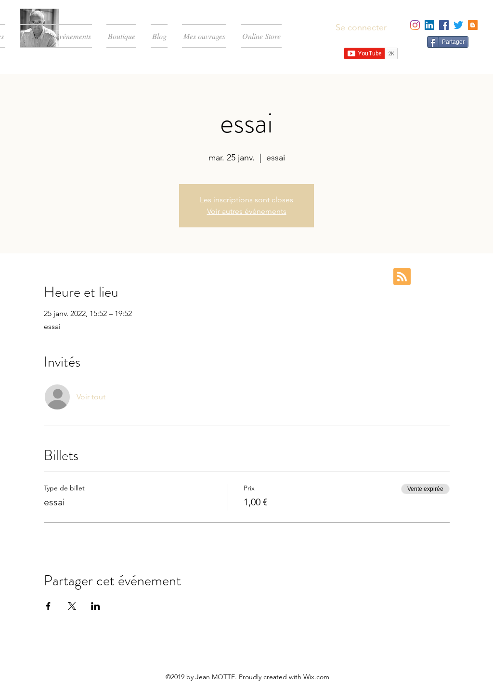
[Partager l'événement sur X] (72, 606)
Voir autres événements (246, 211)
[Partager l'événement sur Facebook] (48, 606)
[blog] (473, 25)
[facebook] (444, 25)
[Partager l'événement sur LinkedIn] (95, 606)
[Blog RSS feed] (402, 277)
